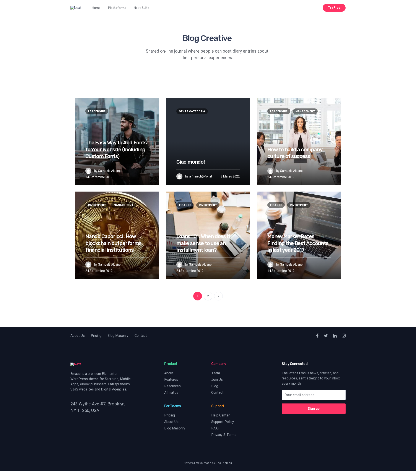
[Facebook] (317, 335)
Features (171, 379)
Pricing (96, 336)
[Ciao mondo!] (208, 141)
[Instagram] (344, 335)
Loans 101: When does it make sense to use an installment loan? (203, 243)
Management (305, 111)
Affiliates (171, 392)
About (169, 373)
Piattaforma (117, 8)
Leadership (97, 111)
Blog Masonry (117, 336)
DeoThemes (224, 463)
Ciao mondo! (190, 162)
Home (96, 8)
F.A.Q (215, 428)
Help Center (220, 415)
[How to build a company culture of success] (299, 141)
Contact (141, 336)
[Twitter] (326, 335)
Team (215, 373)
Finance (185, 204)
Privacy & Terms (223, 435)
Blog (214, 386)
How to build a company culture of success (295, 153)
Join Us (217, 379)
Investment (97, 204)
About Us (77, 336)
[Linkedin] (335, 335)
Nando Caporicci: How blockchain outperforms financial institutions (113, 243)
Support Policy (222, 422)
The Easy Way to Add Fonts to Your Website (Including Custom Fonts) (116, 149)
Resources (172, 386)
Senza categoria (192, 111)
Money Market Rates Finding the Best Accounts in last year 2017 (297, 243)
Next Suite (141, 8)
